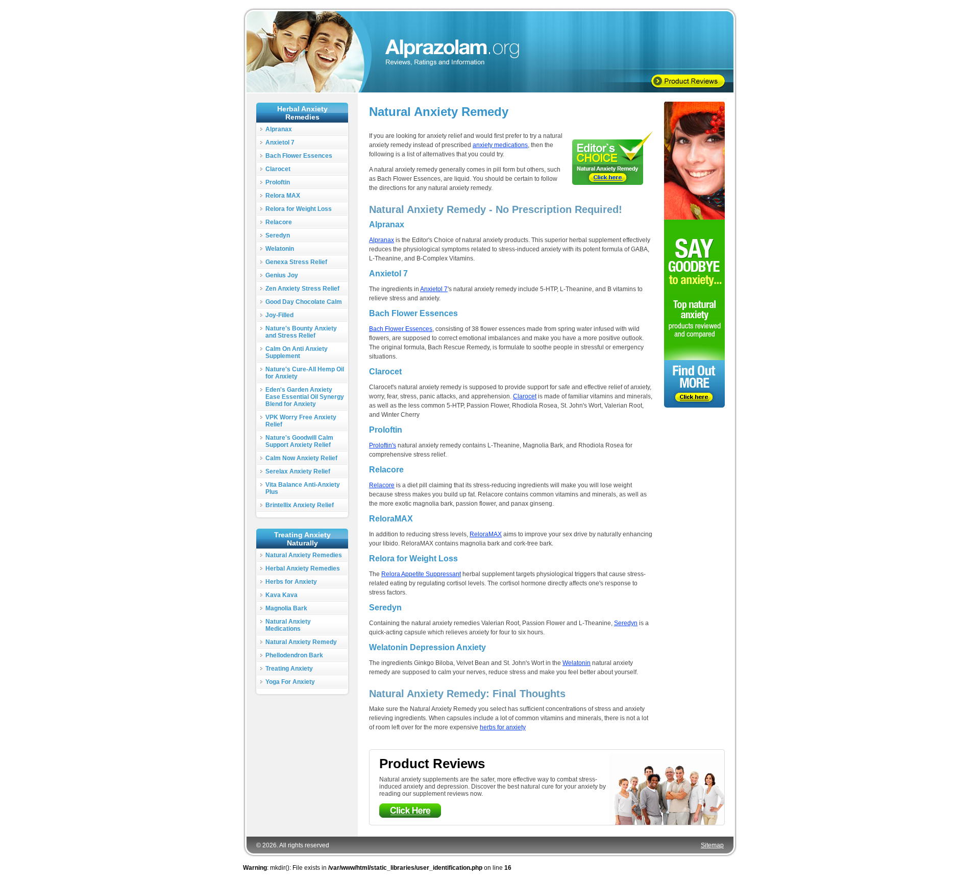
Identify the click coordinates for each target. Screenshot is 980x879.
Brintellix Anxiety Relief (299, 505)
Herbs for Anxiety (291, 581)
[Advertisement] (303, 751)
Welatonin (279, 248)
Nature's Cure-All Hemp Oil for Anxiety (304, 373)
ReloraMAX (486, 534)
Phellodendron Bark (294, 655)
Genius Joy (281, 275)
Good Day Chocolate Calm (303, 301)
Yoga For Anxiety (290, 681)
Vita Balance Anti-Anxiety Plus (302, 488)
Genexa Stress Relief (296, 262)
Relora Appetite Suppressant (421, 574)
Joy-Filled (279, 315)
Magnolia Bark (286, 608)
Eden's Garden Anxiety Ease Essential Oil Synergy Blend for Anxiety (304, 397)
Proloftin (277, 182)
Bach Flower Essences (298, 155)
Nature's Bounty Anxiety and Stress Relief (301, 332)
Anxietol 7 (280, 142)
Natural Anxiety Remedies (303, 555)
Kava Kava (281, 595)
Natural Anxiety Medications (288, 625)
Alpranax (278, 129)
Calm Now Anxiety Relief (301, 458)
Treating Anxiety (289, 668)
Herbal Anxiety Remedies (302, 568)
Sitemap (712, 845)
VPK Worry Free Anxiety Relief (300, 421)
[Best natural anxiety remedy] (612, 158)
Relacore (278, 222)
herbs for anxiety (503, 727)
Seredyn (277, 235)
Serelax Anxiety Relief (297, 471)
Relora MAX (282, 195)
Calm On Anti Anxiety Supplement (296, 352)
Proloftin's (382, 445)
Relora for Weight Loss (298, 208)
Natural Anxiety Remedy (301, 642)
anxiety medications (500, 145)
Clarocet (277, 169)
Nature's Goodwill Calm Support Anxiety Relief (299, 441)
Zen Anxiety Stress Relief (302, 288)
